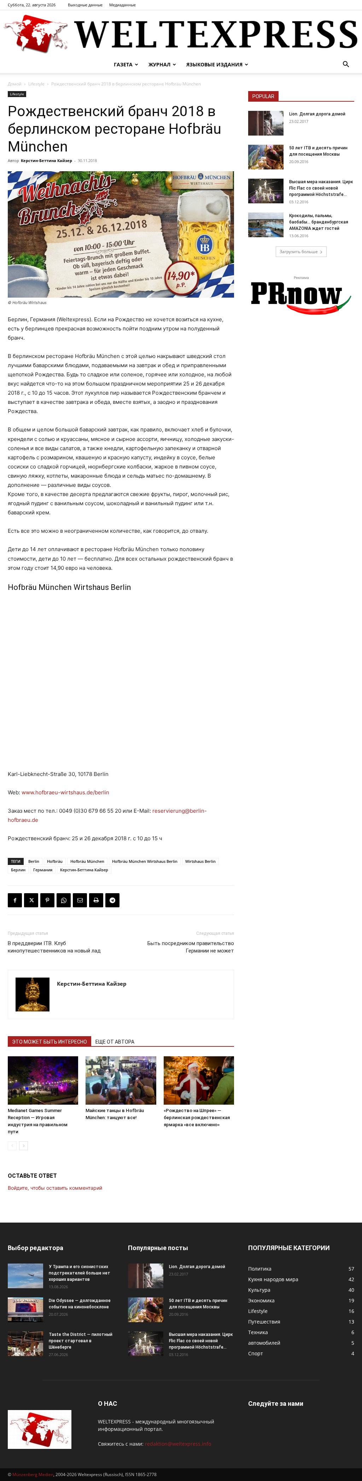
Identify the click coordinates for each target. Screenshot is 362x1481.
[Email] (80, 900)
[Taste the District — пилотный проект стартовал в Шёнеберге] (25, 1343)
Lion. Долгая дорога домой (317, 114)
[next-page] (23, 1145)
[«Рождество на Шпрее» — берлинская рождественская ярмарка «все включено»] (199, 1080)
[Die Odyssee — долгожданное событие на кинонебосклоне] (25, 1309)
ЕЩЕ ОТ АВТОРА (114, 1042)
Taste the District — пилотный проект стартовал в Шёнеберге (80, 1341)
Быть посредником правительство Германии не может (190, 947)
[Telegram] (112, 900)
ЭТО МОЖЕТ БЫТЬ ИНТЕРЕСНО (49, 1042)
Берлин (18, 869)
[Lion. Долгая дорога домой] (266, 123)
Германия (42, 869)
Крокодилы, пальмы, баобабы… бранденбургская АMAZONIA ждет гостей (318, 222)
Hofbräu (55, 861)
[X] (31, 900)
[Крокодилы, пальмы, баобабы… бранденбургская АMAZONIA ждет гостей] (266, 225)
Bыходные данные (85, 4)
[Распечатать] (96, 900)
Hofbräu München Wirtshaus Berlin (144, 861)
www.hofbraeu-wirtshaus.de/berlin (65, 792)
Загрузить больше (299, 252)
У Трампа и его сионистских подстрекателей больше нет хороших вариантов (79, 1273)
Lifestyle (36, 84)
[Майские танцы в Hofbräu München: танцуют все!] (121, 1080)
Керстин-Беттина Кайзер (46, 160)
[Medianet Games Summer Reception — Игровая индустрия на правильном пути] (43, 1080)
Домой (15, 84)
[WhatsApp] (64, 900)
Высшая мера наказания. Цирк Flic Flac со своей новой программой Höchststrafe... (321, 188)
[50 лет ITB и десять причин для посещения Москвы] (266, 157)
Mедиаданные (122, 4)
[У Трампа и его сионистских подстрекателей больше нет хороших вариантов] (25, 1276)
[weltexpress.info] (181, 33)
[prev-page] (12, 1145)
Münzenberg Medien (32, 1474)
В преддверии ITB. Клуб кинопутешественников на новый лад (54, 947)
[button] (345, 65)
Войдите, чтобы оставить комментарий (55, 1188)
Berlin (33, 861)
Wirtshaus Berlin (200, 861)
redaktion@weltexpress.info (178, 1443)
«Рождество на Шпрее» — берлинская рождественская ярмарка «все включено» (197, 1117)
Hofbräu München (87, 861)
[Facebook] (15, 900)
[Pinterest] (47, 900)
